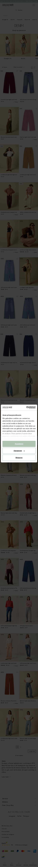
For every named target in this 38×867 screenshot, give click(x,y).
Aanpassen (18, 451)
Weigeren (19, 458)
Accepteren (19, 444)
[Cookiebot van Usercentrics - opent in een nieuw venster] (27, 407)
